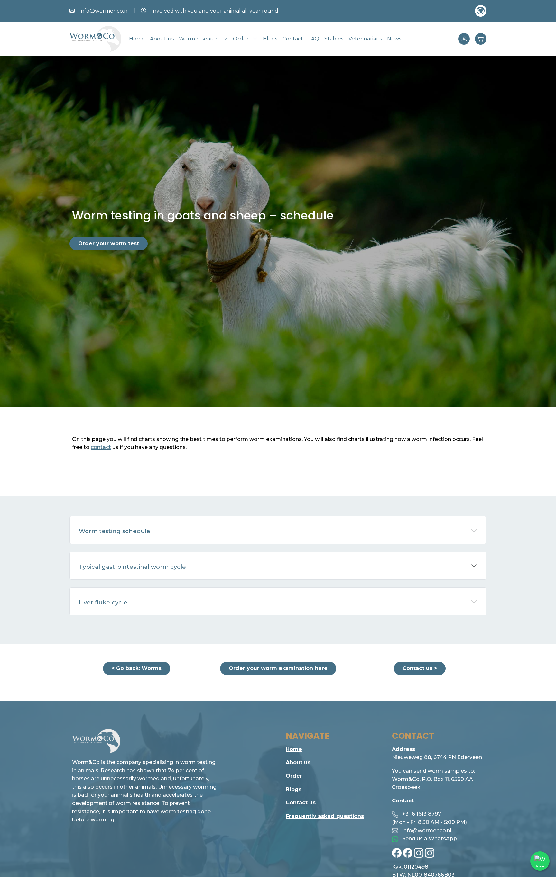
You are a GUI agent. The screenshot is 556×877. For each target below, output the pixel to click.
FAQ (313, 39)
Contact (293, 39)
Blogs (270, 39)
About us (162, 39)
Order (294, 776)
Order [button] (241, 39)
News (394, 39)
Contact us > (420, 668)
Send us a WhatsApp (429, 839)
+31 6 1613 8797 (421, 814)
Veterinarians (365, 39)
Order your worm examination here (278, 668)
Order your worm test (108, 243)
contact (101, 447)
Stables (333, 39)
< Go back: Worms (137, 668)
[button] (480, 11)
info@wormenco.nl (426, 831)
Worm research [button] (199, 39)
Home (137, 39)
